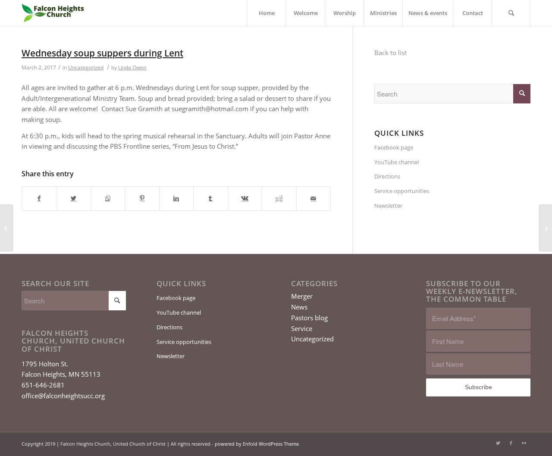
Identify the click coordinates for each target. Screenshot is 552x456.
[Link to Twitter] (498, 443)
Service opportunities (401, 191)
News (299, 307)
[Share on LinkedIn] (176, 198)
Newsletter (388, 205)
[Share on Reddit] (279, 198)
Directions (387, 176)
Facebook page (393, 147)
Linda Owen (132, 67)
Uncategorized (86, 67)
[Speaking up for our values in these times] (6, 228)
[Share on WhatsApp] (108, 198)
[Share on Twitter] (73, 198)
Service (301, 328)
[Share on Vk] (245, 198)
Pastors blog (309, 317)
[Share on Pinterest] (142, 198)
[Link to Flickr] (524, 443)
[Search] (511, 13)
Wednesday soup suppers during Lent (102, 53)
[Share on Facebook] (39, 198)
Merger (302, 296)
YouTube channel (396, 162)
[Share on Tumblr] (210, 198)
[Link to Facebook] (511, 443)
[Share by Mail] (314, 198)
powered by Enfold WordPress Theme (257, 443)
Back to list (390, 52)
